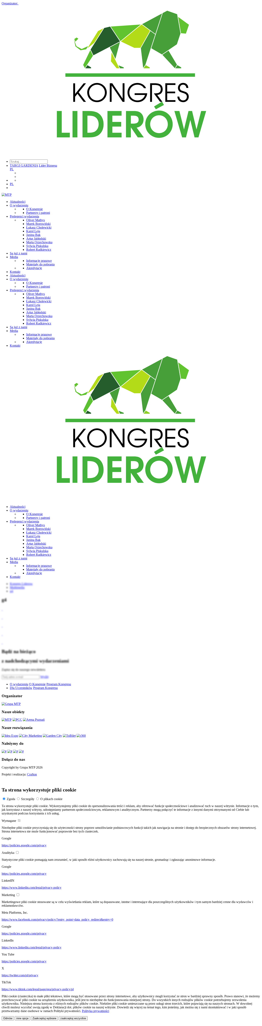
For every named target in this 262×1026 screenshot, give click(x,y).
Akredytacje (34, 268)
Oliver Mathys (35, 220)
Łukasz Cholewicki (38, 227)
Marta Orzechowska (39, 242)
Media (14, 257)
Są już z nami (18, 253)
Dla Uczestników (21, 688)
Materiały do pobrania (40, 264)
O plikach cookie (51, 799)
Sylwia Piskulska (37, 246)
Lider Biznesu (48, 165)
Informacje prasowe (39, 260)
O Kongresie (34, 209)
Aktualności (17, 201)
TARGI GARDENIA (24, 165)
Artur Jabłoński (36, 238)
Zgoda (11, 799)
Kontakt (15, 271)
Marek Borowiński (38, 223)
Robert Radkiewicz (38, 249)
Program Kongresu (58, 684)
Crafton (32, 774)
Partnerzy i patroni (38, 212)
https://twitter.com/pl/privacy (20, 975)
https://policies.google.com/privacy (24, 845)
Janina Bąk (33, 235)
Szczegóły (27, 799)
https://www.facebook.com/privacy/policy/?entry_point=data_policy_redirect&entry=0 (57, 919)
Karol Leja (33, 231)
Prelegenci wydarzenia (24, 216)
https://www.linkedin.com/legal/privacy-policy (31, 887)
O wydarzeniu (19, 205)
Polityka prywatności (95, 1011)
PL (12, 169)
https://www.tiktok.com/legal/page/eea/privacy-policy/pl (38, 989)
